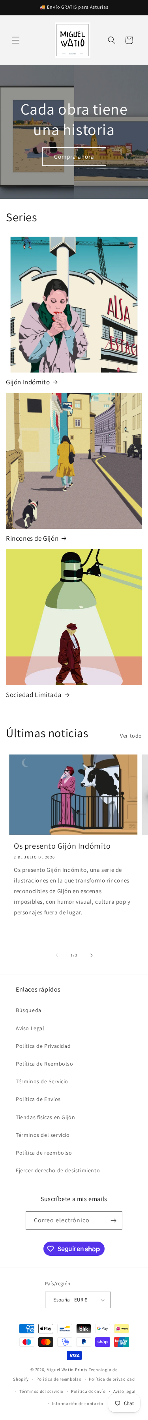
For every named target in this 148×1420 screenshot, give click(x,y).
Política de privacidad (112, 1379)
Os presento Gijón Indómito (62, 846)
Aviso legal (124, 1391)
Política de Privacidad (43, 1045)
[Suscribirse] (113, 1220)
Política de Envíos (38, 1099)
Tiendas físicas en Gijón (45, 1117)
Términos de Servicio (42, 1081)
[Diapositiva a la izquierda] (57, 955)
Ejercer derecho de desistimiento (58, 1170)
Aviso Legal (30, 1028)
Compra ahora (74, 156)
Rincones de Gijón (32, 538)
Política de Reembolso (44, 1063)
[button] (15, 40)
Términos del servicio (43, 1134)
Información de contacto (77, 1403)
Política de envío (88, 1391)
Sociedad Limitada (34, 694)
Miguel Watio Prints (67, 1369)
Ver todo (131, 735)
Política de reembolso (44, 1152)
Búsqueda (28, 1010)
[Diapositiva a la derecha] (91, 955)
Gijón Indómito (28, 382)
